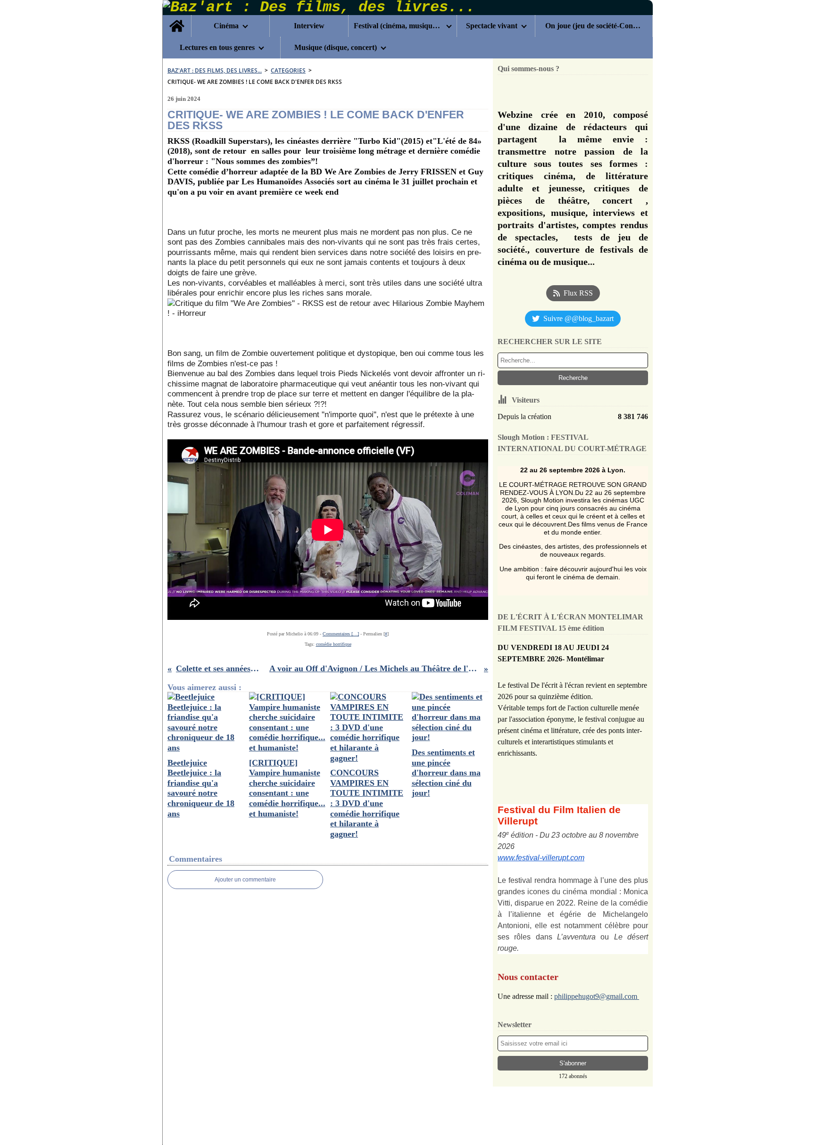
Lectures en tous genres (217, 47)
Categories (288, 70)
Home (176, 19)
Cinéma (226, 26)
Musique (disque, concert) (335, 47)
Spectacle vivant (491, 26)
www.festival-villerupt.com (541, 858)
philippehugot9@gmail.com (596, 996)
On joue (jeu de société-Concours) (593, 26)
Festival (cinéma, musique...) (398, 26)
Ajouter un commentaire (245, 879)
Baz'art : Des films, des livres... (214, 70)
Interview (309, 26)
